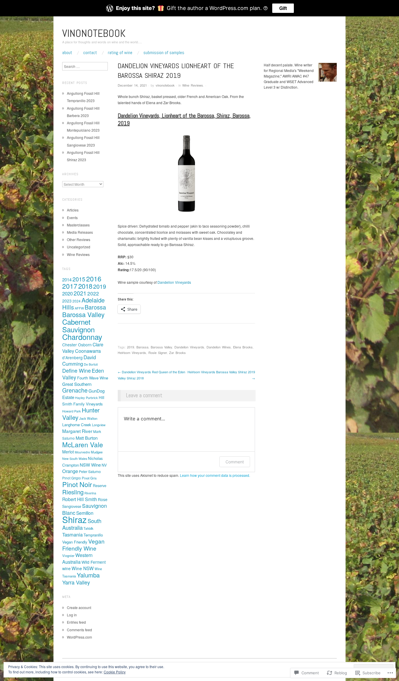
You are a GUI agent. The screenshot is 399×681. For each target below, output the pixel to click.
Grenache (75, 390)
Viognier (68, 555)
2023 (67, 301)
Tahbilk (88, 528)
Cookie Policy (115, 671)
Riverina (90, 493)
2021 (80, 293)
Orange (70, 470)
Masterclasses (78, 224)
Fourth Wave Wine (92, 378)
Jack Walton (88, 418)
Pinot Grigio (71, 478)
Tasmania (72, 534)
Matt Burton (87, 438)
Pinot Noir (77, 484)
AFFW (79, 308)
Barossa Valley (161, 347)
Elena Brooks (243, 347)
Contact (90, 52)
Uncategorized (78, 246)
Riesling (73, 492)
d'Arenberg (72, 357)
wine (66, 568)
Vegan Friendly (74, 542)
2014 (67, 279)
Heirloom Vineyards (132, 352)
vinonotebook (94, 33)
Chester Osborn (77, 345)
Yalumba (88, 575)
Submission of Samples (163, 52)
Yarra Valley (76, 582)
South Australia (81, 524)
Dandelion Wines (219, 347)
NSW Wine (90, 465)
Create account (79, 607)
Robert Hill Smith (79, 499)
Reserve (99, 485)
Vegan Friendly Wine (83, 544)
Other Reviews (78, 239)
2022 (93, 293)
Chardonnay (82, 336)
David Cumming (79, 360)
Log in (72, 614)
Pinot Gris (89, 478)
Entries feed (76, 622)
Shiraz (74, 519)
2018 (85, 285)
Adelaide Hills (83, 303)
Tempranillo (93, 535)
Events (72, 217)
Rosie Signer (157, 352)
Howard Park (71, 411)
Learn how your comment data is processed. (215, 475)
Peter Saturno (90, 471)
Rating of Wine (120, 52)
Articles (73, 209)
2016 (93, 278)
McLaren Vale (82, 444)
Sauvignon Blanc (84, 509)
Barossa (142, 347)
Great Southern (76, 384)
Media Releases (80, 232)
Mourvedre (82, 452)
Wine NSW (83, 568)
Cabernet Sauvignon (78, 325)
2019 (130, 347)
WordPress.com (79, 636)
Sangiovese (71, 506)
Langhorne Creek (76, 424)
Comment (234, 461)
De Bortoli (91, 364)
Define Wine (76, 370)
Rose (102, 499)
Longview (98, 424)
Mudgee (97, 452)
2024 (76, 300)
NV (104, 465)
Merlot (68, 452)
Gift (283, 8)
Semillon (84, 513)
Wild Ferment (93, 562)
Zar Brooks (177, 352)
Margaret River (77, 431)
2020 (67, 293)
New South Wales (74, 458)
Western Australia (77, 558)
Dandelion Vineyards (174, 282)
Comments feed (79, 629)
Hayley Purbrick (86, 397)
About (67, 52)
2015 (78, 279)
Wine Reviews (192, 85)
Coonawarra (88, 350)
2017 (69, 285)
